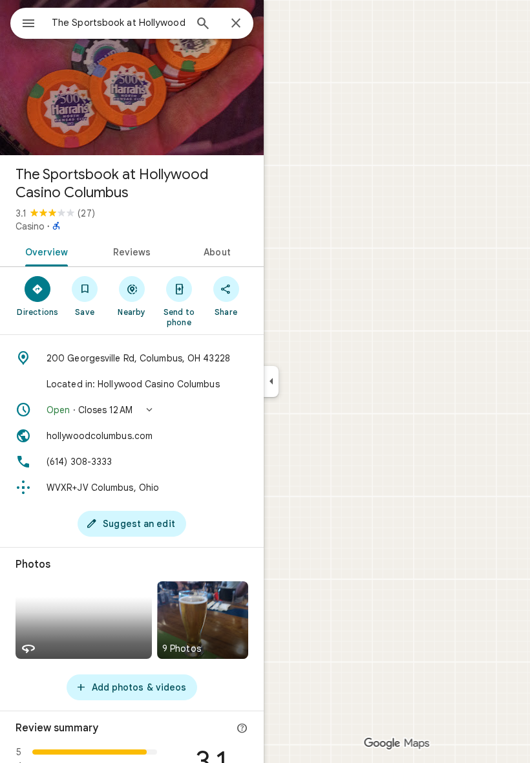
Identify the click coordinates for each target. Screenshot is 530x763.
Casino (30, 226)
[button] (132, 410)
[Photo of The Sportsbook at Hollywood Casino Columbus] (132, 77)
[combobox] (118, 22)
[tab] (44, 250)
